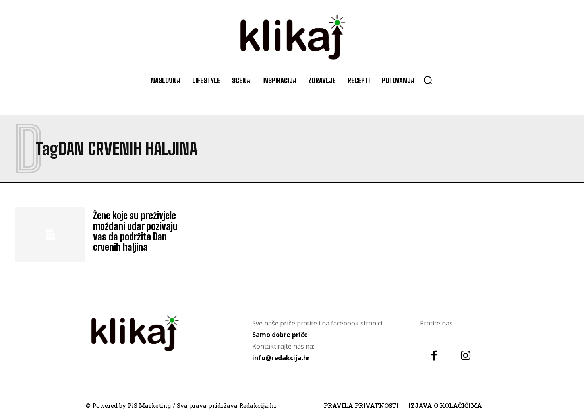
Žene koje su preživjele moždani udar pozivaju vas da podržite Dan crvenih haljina (135, 231)
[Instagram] (466, 356)
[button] (427, 80)
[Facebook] (434, 356)
